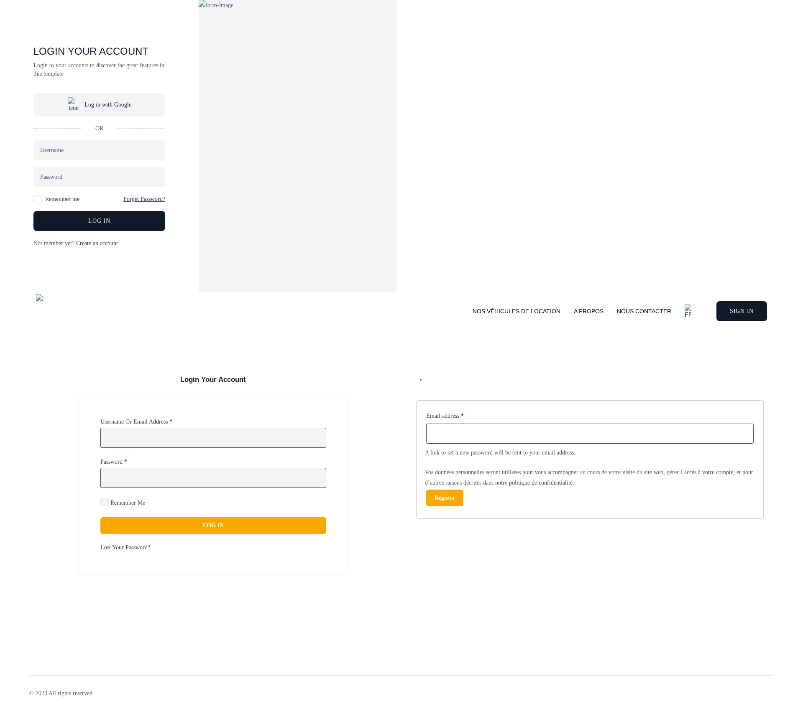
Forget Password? (144, 199)
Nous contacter (644, 311)
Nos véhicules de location (516, 311)
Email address (445, 416)
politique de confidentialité (541, 483)
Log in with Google (107, 105)
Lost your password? (125, 547)
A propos (589, 311)
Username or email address (136, 422)
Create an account (97, 243)
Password (113, 462)
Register (445, 498)
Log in (99, 221)
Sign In (742, 311)
